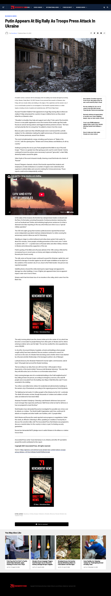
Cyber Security (67, 7)
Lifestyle (46, 514)
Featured (41, 514)
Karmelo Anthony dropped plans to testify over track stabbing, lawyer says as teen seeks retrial (93, 116)
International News (52, 7)
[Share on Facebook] (91, 33)
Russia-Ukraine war (60, 514)
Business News (80, 7)
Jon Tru (8, 567)
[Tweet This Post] (94, 33)
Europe (36, 514)
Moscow (52, 514)
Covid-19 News (38, 7)
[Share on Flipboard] (97, 33)
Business (26, 514)
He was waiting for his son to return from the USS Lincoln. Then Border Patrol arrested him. (93, 108)
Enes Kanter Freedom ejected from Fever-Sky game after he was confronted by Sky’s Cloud (92, 100)
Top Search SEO (72, 586)
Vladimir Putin (19, 515)
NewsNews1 (14, 33)
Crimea (31, 514)
